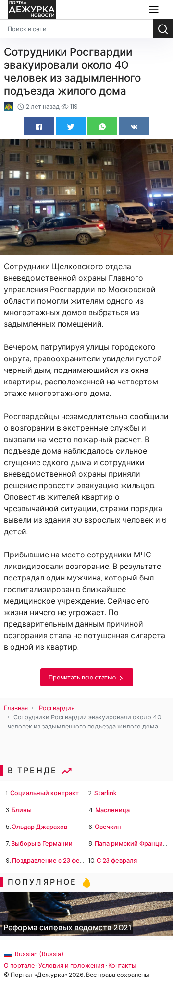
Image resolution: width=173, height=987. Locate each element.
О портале (19, 966)
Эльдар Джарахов (39, 827)
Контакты (122, 966)
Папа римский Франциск (132, 843)
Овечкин (108, 827)
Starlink (105, 793)
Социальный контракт (44, 793)
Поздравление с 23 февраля (55, 860)
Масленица (112, 810)
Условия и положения (71, 966)
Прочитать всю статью (83, 677)
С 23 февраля (117, 860)
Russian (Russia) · (39, 954)
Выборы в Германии (42, 843)
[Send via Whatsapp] (102, 126)
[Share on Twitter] (71, 126)
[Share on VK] (134, 126)
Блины (22, 810)
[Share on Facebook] (39, 126)
